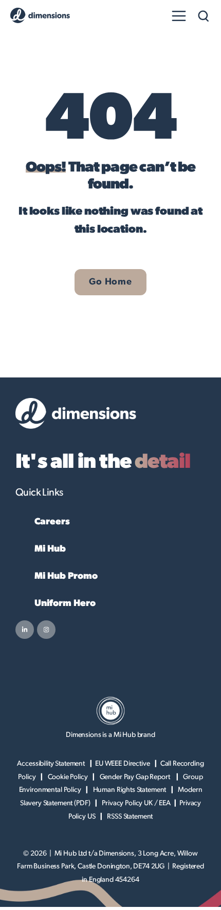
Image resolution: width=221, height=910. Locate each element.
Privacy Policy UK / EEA (136, 803)
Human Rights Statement (130, 789)
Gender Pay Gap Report (136, 777)
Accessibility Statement (51, 763)
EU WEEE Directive (122, 763)
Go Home (110, 282)
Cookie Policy (68, 777)
